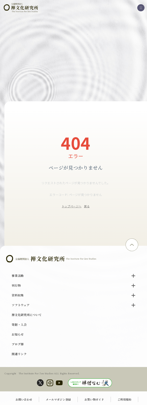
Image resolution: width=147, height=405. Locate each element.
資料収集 (18, 295)
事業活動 (18, 276)
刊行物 (16, 285)
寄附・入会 (19, 325)
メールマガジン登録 (58, 399)
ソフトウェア (20, 305)
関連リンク (19, 354)
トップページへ (72, 206)
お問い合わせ (24, 399)
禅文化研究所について (27, 315)
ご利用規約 (124, 399)
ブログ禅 (18, 344)
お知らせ (18, 334)
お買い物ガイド (94, 399)
